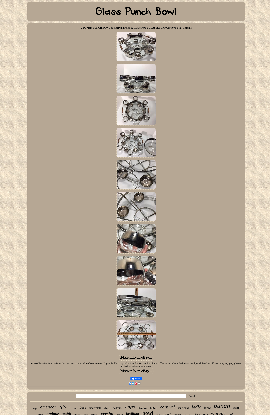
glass (65, 406)
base (83, 407)
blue (75, 409)
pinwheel (142, 408)
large (207, 407)
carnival (167, 407)
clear (236, 407)
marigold (183, 407)
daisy (107, 408)
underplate (95, 407)
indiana (153, 408)
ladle (196, 406)
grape (35, 409)
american (48, 407)
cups (130, 406)
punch (222, 406)
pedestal (117, 407)
